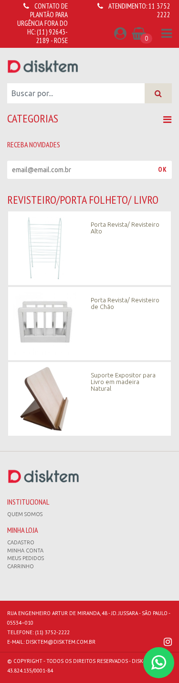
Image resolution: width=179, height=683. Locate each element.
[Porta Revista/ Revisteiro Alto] (89, 248)
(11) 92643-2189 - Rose (52, 36)
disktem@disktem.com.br (60, 642)
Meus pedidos (25, 558)
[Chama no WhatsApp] (158, 662)
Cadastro (20, 542)
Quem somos (24, 514)
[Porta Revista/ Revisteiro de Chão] (89, 323)
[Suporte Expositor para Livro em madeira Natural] (89, 398)
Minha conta (25, 550)
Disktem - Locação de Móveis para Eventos (43, 66)
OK (162, 169)
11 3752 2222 (159, 10)
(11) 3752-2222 (52, 632)
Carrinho (20, 566)
